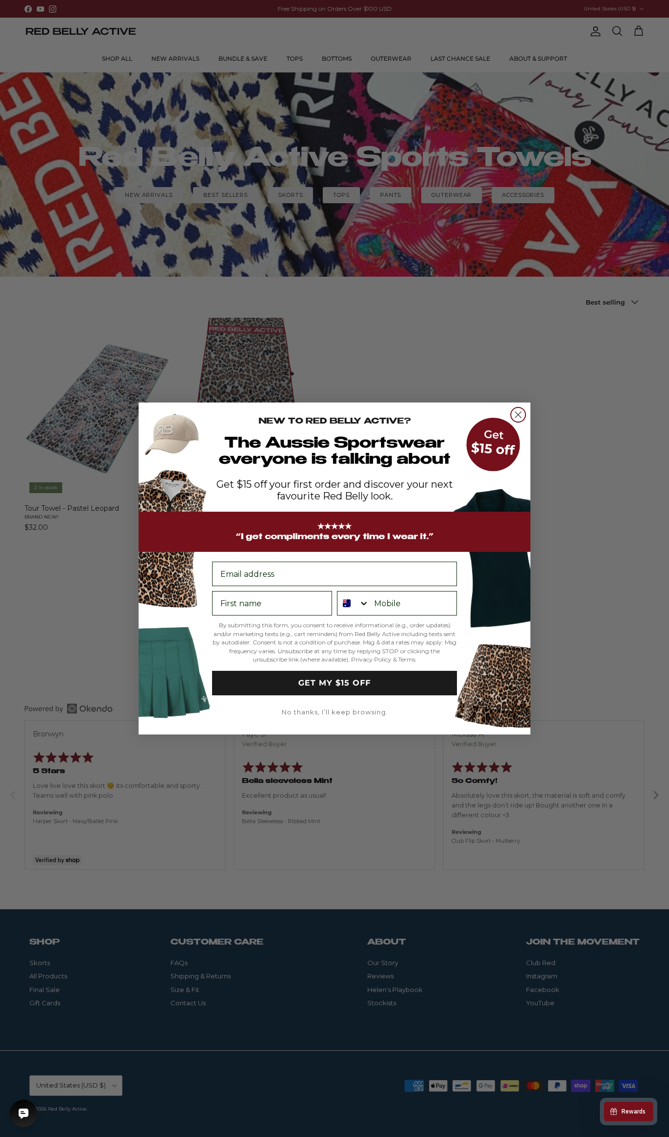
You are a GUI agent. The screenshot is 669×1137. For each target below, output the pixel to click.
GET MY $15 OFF (334, 682)
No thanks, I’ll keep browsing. (335, 712)
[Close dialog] (518, 414)
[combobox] (353, 603)
